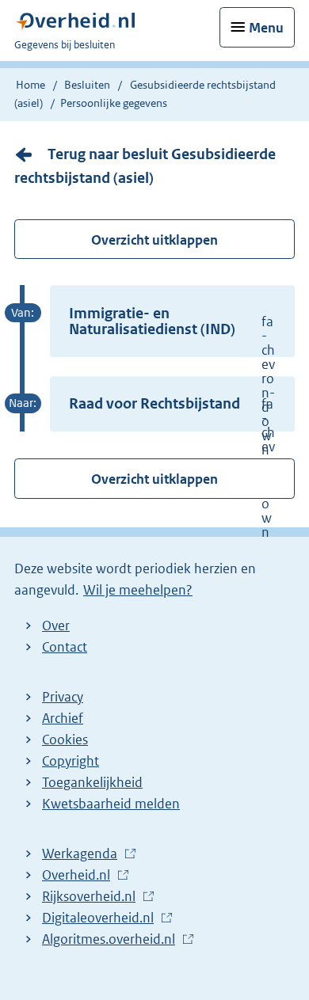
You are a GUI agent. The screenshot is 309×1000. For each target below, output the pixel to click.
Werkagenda (83, 854)
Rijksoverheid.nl (92, 897)
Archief (62, 718)
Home (30, 85)
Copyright (70, 761)
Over (56, 625)
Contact (64, 647)
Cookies (65, 739)
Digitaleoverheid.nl (102, 918)
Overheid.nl (80, 875)
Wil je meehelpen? (138, 590)
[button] (172, 321)
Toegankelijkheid (92, 782)
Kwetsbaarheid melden (111, 803)
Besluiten (87, 85)
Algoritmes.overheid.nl (112, 939)
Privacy (62, 696)
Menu (266, 27)
